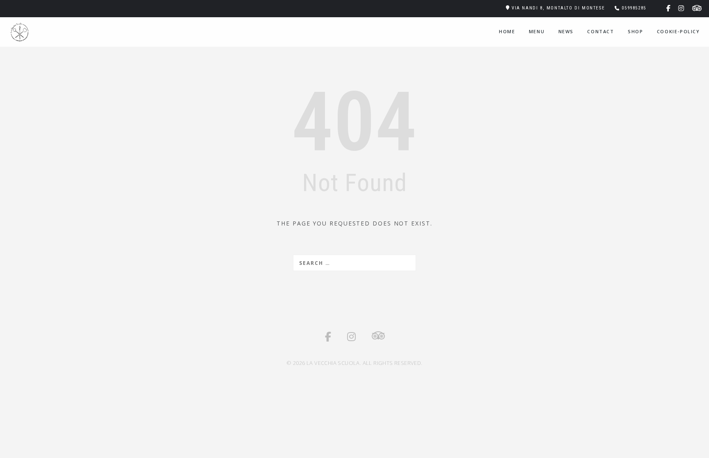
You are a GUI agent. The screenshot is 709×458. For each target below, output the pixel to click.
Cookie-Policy (678, 31)
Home (507, 31)
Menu (536, 31)
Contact (600, 31)
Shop (635, 31)
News (566, 31)
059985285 (634, 8)
